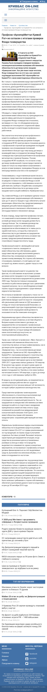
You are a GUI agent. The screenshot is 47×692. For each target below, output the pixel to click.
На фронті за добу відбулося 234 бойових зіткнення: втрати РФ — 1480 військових (21, 616)
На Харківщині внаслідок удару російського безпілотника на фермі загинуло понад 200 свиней (22, 626)
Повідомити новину (30, 1)
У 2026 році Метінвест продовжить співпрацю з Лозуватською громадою (20, 520)
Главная (4, 25)
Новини (5, 656)
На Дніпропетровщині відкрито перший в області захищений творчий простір (20, 548)
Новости (13, 25)
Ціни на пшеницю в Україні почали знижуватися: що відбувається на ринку (20, 567)
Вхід (43, 1)
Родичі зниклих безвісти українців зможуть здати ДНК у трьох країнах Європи (22, 530)
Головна (5, 653)
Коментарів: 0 (8, 49)
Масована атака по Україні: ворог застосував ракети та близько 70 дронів (22, 588)
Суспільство (23, 25)
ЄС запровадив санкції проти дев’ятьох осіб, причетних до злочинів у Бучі (22, 539)
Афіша (4, 660)
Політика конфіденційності (23, 690)
